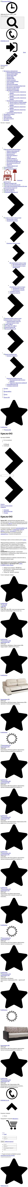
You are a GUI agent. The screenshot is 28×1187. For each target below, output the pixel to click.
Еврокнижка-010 (5, 890)
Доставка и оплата (9, 118)
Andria (7, 565)
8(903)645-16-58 (5, 41)
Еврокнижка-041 (5, 854)
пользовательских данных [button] (8, 1155)
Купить (3, 504)
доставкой (13, 531)
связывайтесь (4, 534)
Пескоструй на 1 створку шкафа (18, 102)
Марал (11, 565)
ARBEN (4, 565)
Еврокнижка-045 (5, 1081)
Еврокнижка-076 (5, 939)
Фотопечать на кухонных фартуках (16, 86)
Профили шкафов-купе (13, 89)
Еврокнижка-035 (5, 818)
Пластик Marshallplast (12, 81)
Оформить (15, 1118)
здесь (24, 539)
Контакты (6, 120)
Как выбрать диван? (9, 114)
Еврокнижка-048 (5, 642)
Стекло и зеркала (11, 80)
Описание (6, 510)
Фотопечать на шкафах (13, 90)
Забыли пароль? (9, 1141)
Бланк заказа (7, 115)
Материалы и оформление (11, 71)
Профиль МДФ (10, 78)
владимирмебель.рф (21, 528)
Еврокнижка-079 (5, 746)
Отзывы (6, 513)
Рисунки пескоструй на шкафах (15, 100)
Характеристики (8, 511)
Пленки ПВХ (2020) (11, 75)
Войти (2, 1141)
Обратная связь (8, 117)
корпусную (16, 529)
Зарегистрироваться (5, 1157)
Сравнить (3, 507)
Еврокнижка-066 (5, 1045)
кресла (10, 523)
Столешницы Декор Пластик (14, 112)
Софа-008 (3, 606)
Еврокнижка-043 (5, 975)
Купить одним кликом (6, 505)
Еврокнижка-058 (5, 699)
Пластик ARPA (10, 83)
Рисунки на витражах (12, 84)
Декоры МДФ (10, 77)
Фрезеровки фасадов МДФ (14, 72)
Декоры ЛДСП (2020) (12, 74)
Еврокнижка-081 (5, 782)
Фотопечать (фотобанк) (13, 87)
